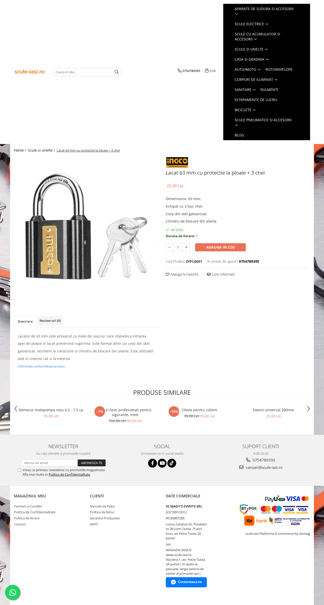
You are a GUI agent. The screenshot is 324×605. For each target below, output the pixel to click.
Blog (239, 135)
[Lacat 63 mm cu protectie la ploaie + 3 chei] (86, 229)
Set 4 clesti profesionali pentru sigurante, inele (125, 412)
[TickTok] (171, 463)
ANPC (94, 524)
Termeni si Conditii (28, 506)
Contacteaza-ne (190, 582)
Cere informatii (223, 274)
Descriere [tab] (25, 321)
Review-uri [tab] (50, 320)
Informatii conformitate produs (41, 366)
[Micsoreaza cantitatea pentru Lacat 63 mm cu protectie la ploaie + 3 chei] (169, 247)
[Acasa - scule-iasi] (29, 72)
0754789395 (263, 460)
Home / (20, 150)
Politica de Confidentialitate (69, 474)
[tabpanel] (86, 229)
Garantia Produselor (105, 518)
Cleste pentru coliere (199, 409)
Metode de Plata (102, 506)
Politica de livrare (26, 518)
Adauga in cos (220, 247)
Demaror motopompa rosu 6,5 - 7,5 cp (51, 409)
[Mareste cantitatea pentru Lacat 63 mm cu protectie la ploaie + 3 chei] (186, 247)
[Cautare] (116, 72)
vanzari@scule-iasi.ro (263, 467)
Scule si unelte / (42, 150)
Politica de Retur (102, 512)
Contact (20, 524)
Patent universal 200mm (273, 409)
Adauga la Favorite (184, 274)
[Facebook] (152, 463)
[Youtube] (162, 463)
